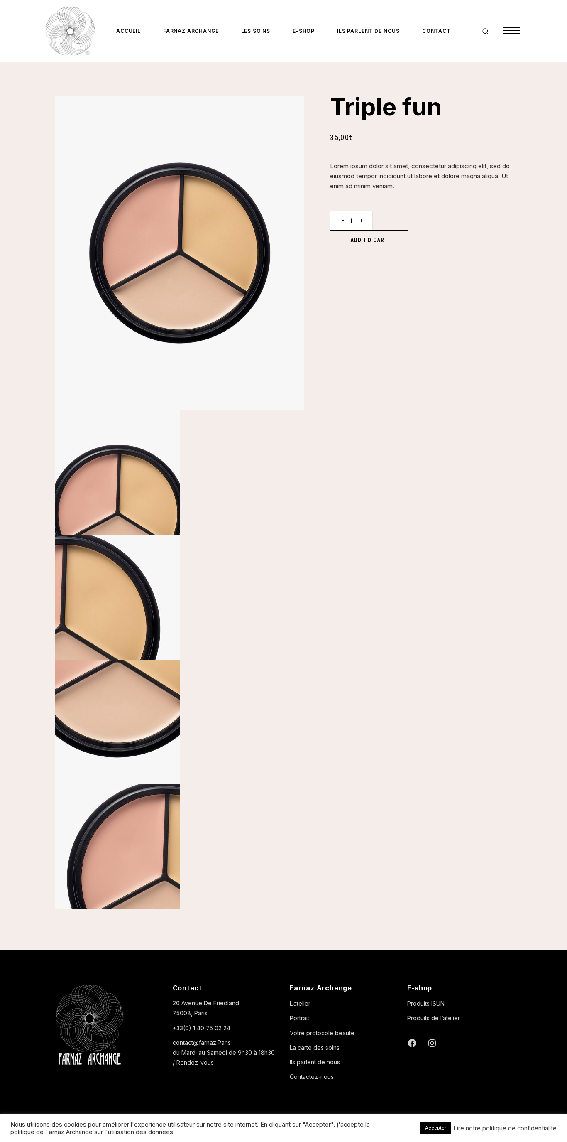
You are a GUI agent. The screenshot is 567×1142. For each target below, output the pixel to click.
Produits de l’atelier (433, 1018)
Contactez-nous (312, 1076)
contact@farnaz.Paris (202, 1042)
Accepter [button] (435, 1128)
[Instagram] (432, 1043)
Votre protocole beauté (322, 1032)
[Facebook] (412, 1043)
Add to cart (369, 240)
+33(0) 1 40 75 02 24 (201, 1027)
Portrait (299, 1018)
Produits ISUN (426, 1003)
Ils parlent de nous (315, 1062)
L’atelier (300, 1003)
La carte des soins (315, 1047)
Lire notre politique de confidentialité (505, 1128)
